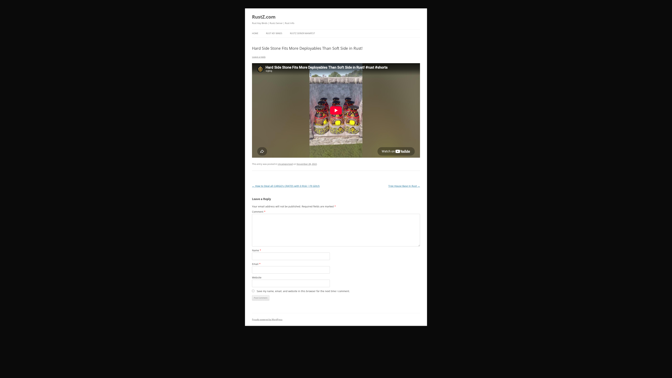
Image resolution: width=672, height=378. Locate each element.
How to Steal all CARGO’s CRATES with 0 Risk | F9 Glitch (286, 186)
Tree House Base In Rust (404, 186)
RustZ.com (264, 17)
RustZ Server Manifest (302, 33)
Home (255, 33)
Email (256, 264)
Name (256, 250)
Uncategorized (285, 164)
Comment (258, 211)
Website (256, 277)
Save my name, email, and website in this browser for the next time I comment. (303, 291)
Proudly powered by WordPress (267, 319)
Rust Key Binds (274, 33)
